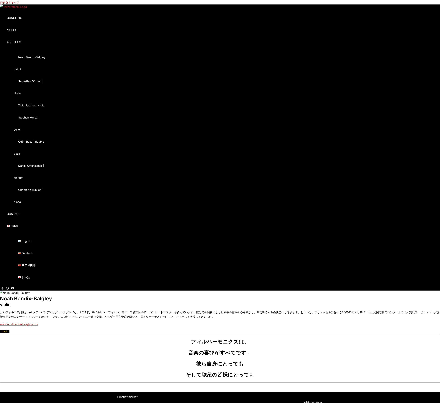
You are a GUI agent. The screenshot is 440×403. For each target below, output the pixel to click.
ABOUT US (14, 42)
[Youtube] (12, 288)
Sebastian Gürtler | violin (28, 87)
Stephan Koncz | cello (26, 123)
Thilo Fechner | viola (31, 105)
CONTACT (13, 214)
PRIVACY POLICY (127, 397)
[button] (23, 42)
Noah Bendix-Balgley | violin (29, 63)
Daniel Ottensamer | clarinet (29, 171)
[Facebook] (2, 288)
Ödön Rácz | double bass (29, 147)
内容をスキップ (9, 2)
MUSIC (11, 30)
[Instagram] (7, 288)
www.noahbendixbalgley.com (19, 324)
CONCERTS (14, 18)
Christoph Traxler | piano (28, 196)
